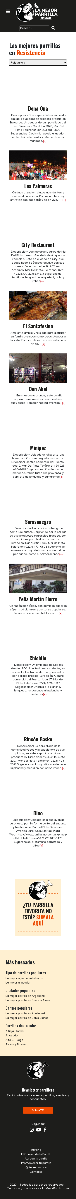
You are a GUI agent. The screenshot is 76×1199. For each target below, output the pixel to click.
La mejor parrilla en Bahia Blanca (27, 1018)
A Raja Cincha (15, 1031)
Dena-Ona (38, 108)
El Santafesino (38, 326)
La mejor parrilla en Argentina (25, 996)
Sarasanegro (38, 521)
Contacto (36, 1172)
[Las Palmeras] (38, 165)
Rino (38, 813)
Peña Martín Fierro (38, 599)
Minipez (38, 448)
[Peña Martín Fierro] (38, 578)
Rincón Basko (38, 739)
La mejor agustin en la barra (24, 978)
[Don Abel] (38, 368)
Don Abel (38, 389)
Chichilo (38, 658)
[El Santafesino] (38, 305)
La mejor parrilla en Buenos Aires (28, 1000)
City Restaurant (38, 245)
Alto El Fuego (14, 1040)
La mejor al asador (18, 983)
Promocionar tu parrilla (36, 1163)
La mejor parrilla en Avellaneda (26, 1013)
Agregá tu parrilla (36, 1159)
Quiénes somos (36, 1167)
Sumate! (38, 1110)
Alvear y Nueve (16, 1044)
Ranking (36, 1150)
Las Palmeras (38, 186)
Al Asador (12, 1036)
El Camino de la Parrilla (36, 1154)
